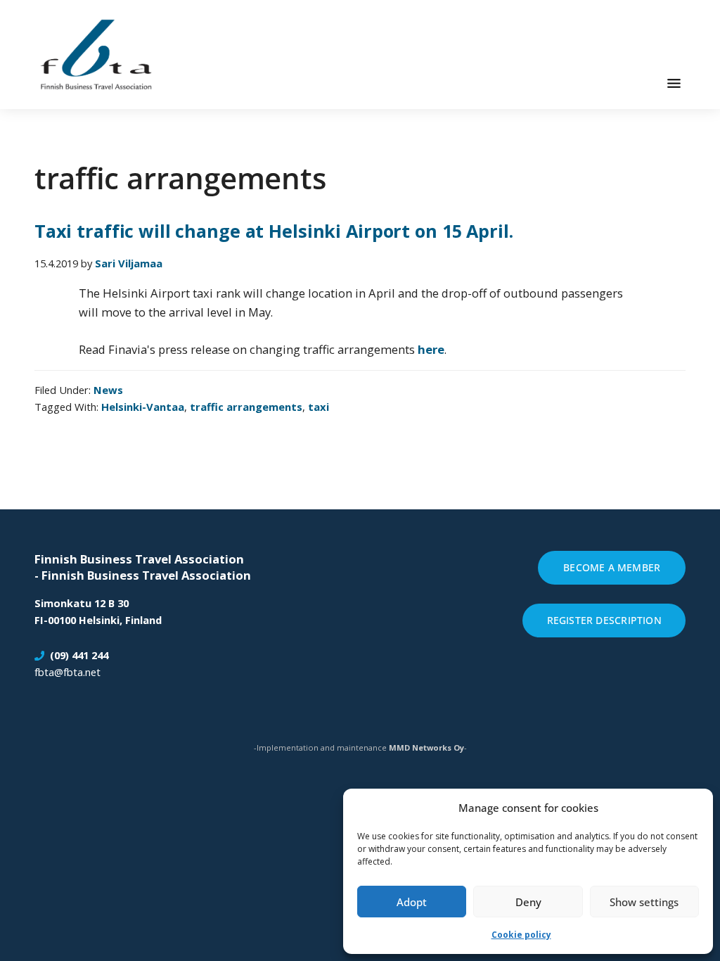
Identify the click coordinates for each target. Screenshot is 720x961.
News (108, 390)
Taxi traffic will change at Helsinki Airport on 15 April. (273, 231)
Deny (528, 902)
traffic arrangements (246, 407)
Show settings (644, 902)
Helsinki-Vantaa (142, 407)
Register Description (604, 620)
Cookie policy (521, 935)
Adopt (412, 902)
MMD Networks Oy (426, 747)
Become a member (611, 567)
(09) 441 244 (79, 655)
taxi (318, 407)
